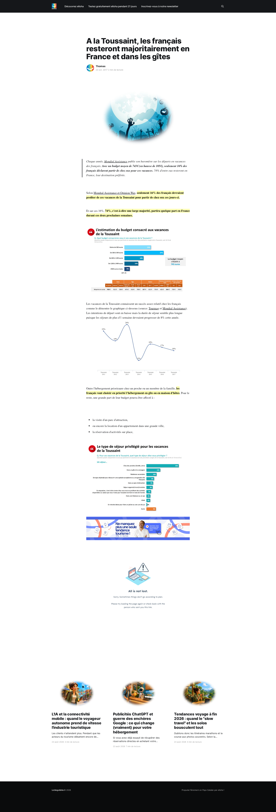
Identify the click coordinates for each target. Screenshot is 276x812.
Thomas (101, 66)
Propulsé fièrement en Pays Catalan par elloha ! (203, 790)
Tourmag (154, 308)
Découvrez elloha (74, 6)
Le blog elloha (58, 790)
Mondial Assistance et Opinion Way (114, 193)
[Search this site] (222, 6)
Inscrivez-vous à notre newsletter (159, 6)
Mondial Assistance (115, 161)
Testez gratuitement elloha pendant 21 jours (112, 6)
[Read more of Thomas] (90, 68)
